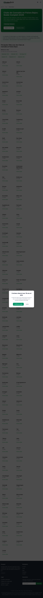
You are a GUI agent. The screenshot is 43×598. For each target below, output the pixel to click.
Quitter (27, 304)
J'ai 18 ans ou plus (18, 304)
